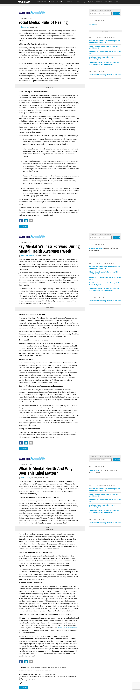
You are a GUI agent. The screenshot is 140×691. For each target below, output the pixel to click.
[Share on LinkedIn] (26, 220)
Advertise (108, 2)
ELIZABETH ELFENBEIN (96, 248)
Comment (23, 226)
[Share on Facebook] (21, 220)
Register (99, 2)
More (78, 2)
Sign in (90, 2)
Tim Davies (24, 27)
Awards (59, 2)
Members (69, 2)
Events (51, 2)
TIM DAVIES (92, 24)
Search (83, 2)
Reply (20, 683)
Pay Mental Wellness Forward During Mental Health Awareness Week (104, 41)
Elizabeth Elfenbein (27, 256)
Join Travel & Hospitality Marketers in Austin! (105, 75)
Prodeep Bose (25, 478)
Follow (117, 2)
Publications (41, 2)
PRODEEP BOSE (94, 470)
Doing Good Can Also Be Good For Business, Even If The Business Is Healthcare (104, 63)
